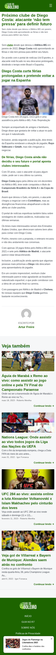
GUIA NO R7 (28, 622)
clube (10, 45)
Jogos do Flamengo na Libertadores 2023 (32, 641)
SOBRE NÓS (28, 627)
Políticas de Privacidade (28, 633)
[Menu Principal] (50, 6)
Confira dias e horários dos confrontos (33, 647)
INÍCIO (28, 616)
